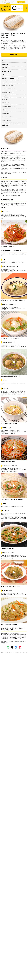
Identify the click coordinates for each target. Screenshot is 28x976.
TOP (2, 652)
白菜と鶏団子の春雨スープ (7, 92)
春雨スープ (25, 652)
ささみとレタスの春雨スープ (8, 88)
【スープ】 (4, 81)
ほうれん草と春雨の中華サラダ (8, 106)
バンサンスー (5, 99)
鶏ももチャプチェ (6, 113)
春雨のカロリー (5, 64)
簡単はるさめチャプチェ (7, 117)
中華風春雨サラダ (6, 103)
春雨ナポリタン (5, 74)
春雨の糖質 (4, 67)
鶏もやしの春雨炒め (6, 120)
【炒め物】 (4, 110)
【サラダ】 (4, 95)
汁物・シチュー (11, 652)
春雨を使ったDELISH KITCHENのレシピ (10, 78)
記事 (5, 652)
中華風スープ (18, 652)
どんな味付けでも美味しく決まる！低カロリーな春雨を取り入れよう (13, 124)
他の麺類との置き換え (6, 71)
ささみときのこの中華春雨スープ (9, 85)
